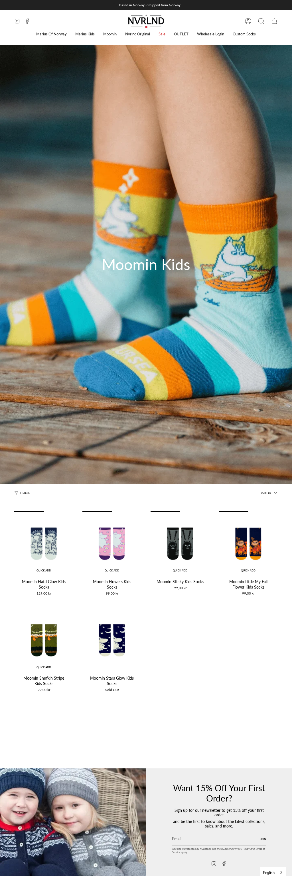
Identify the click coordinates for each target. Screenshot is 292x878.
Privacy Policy (241, 848)
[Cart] (274, 21)
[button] (51, 34)
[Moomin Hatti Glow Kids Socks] (43, 543)
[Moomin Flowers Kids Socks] (111, 543)
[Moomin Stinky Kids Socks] (180, 543)
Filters (25, 493)
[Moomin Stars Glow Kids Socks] (111, 640)
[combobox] (273, 872)
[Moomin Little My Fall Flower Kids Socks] (248, 543)
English (269, 872)
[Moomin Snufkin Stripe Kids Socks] (43, 640)
